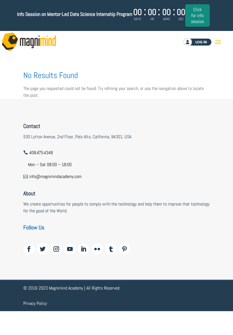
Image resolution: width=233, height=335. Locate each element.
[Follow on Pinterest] (124, 249)
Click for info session (197, 15)
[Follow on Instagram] (56, 249)
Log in (202, 42)
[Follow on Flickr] (97, 249)
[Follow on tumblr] (110, 249)
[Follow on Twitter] (42, 249)
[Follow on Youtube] (70, 249)
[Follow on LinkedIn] (83, 249)
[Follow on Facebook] (29, 249)
